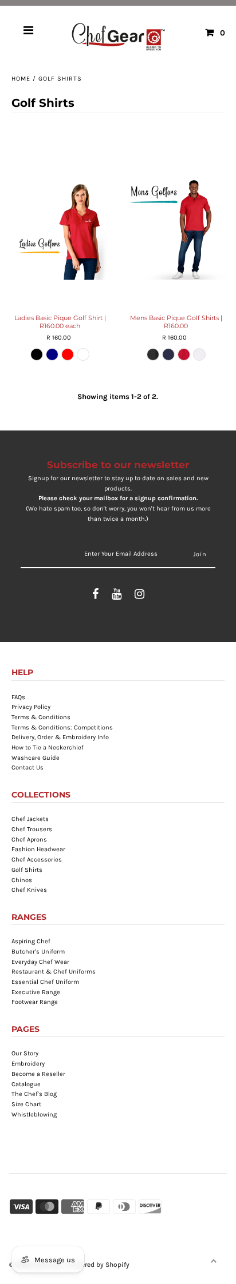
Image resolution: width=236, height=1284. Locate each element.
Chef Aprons (29, 839)
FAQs (18, 697)
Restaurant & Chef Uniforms (53, 971)
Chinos (21, 880)
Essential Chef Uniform (45, 982)
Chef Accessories (36, 859)
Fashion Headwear (38, 849)
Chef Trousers (31, 829)
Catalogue (26, 1084)
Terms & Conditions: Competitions (62, 727)
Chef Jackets (30, 819)
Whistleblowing (34, 1114)
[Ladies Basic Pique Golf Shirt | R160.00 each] (60, 229)
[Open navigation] (28, 32)
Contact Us (27, 767)
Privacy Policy (30, 707)
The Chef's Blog (34, 1094)
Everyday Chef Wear (40, 962)
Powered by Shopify (98, 1265)
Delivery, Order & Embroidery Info (60, 737)
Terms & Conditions (40, 717)
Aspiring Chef (30, 941)
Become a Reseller (38, 1074)
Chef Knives (29, 890)
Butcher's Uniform (38, 951)
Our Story (24, 1053)
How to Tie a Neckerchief (47, 747)
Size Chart (26, 1104)
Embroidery (28, 1063)
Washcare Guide (35, 757)
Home (20, 78)
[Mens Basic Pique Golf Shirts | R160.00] (176, 229)
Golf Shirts (26, 870)
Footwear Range (34, 1002)
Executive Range (35, 992)
